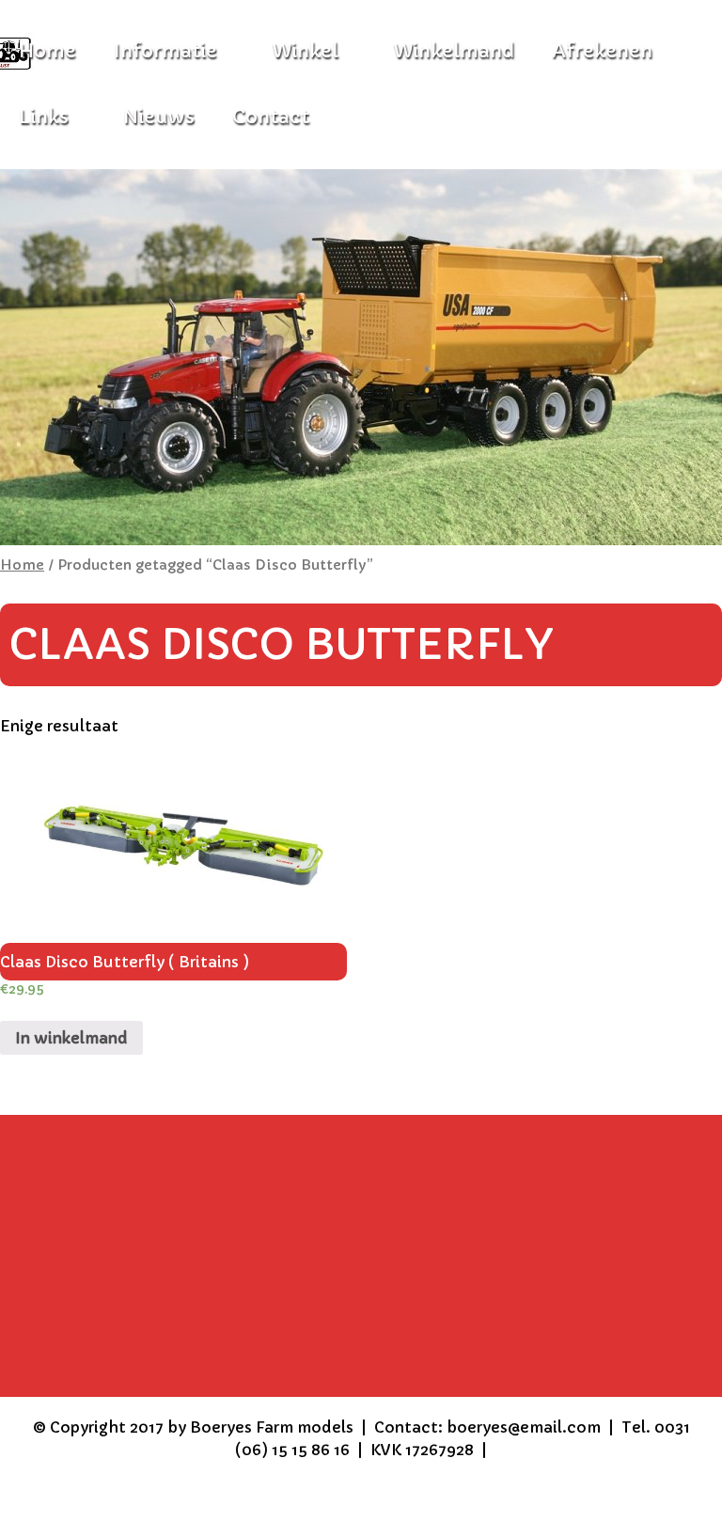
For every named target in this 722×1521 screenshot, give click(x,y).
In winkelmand (71, 1037)
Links (44, 117)
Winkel (305, 51)
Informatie (165, 51)
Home (22, 565)
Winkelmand (453, 51)
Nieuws (159, 117)
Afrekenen (602, 51)
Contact (270, 117)
